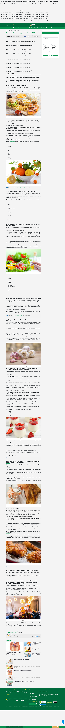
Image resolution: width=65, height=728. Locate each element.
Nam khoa (45, 44)
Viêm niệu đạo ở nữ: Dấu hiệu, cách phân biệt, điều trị (23, 670)
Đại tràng (53, 48)
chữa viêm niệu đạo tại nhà (20, 187)
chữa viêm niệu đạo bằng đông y (14, 631)
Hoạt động (43, 27)
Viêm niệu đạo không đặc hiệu (12, 632)
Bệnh (10, 30)
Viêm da (53, 44)
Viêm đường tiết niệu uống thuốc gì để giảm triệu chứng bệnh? (36, 643)
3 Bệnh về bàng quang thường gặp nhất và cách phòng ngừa (24, 681)
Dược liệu (26, 27)
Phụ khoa (45, 48)
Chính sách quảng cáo (32, 699)
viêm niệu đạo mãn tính (34, 121)
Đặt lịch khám (55, 726)
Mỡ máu (45, 49)
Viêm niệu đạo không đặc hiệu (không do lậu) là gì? (22, 659)
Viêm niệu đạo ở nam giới (18, 315)
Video (47, 27)
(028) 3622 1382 (10, 702)
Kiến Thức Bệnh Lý (37, 27)
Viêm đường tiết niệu (16, 30)
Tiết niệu (12, 30)
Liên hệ (51, 27)
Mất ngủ (53, 47)
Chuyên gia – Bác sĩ (32, 693)
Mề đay (45, 45)
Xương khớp (54, 46)
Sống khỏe (31, 27)
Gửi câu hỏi (50, 55)
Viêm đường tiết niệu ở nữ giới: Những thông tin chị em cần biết (36, 648)
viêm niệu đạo (12, 141)
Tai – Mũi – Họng (46, 47)
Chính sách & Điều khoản (33, 696)
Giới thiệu (30, 691)
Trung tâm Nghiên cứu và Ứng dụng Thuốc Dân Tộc (32, 25)
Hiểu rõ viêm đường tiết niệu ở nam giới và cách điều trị (36, 654)
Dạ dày (45, 46)
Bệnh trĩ (53, 45)
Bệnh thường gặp (20, 27)
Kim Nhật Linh (11, 36)
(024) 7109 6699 (10, 697)
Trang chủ (15, 27)
